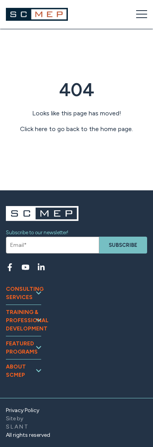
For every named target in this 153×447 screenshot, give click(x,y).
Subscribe (123, 245)
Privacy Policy (22, 410)
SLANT (17, 426)
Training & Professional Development (23, 320)
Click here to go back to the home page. (76, 129)
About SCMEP (16, 370)
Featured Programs (22, 347)
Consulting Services (23, 293)
